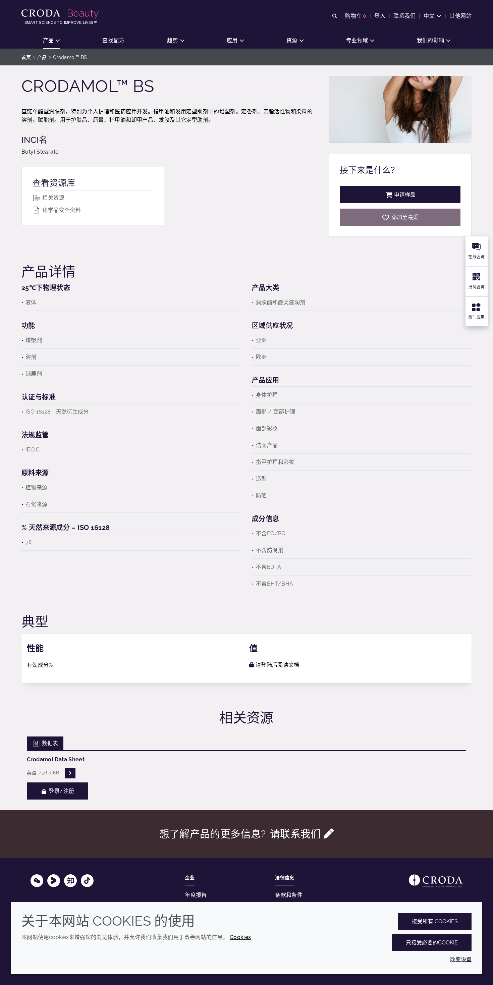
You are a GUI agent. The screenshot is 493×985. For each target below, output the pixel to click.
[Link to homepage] (435, 880)
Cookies (240, 937)
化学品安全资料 (61, 210)
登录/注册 (60, 791)
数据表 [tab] (49, 743)
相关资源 (52, 198)
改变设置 (461, 959)
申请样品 (405, 194)
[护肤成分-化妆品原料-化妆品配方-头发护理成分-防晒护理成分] (60, 14)
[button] (51, 40)
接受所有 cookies (435, 921)
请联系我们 (295, 834)
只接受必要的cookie (432, 942)
